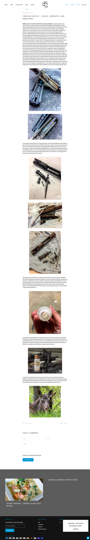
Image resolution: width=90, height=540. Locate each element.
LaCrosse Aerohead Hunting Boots (63, 480)
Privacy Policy (40, 524)
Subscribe (9, 530)
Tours (32, 4)
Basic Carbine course (49, 50)
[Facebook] (60, 522)
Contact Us (40, 526)
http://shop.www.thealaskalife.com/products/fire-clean (50, 382)
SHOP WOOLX (75, 529)
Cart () (84, 4)
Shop (11, 4)
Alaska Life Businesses (42, 529)
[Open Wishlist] (88, 538)
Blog (26, 4)
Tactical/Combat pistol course (36, 50)
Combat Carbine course (43, 143)
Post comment (28, 459)
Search (78, 4)
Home (6, 4)
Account (72, 4)
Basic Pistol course (42, 35)
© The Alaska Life (9, 536)
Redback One (29, 35)
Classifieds (19, 4)
